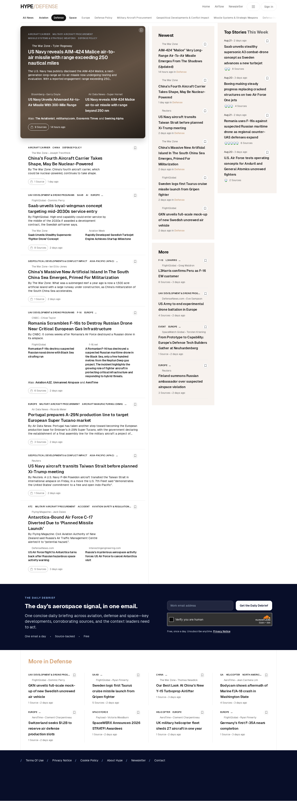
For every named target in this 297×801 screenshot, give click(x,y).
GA (222, 674)
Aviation (43, 17)
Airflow (219, 6)
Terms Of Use (35, 760)
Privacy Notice (221, 631)
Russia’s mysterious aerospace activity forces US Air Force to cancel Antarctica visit (111, 556)
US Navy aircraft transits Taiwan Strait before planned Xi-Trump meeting (180, 122)
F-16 (79, 312)
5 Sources (98, 702)
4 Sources (164, 315)
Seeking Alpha (114, 118)
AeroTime (92, 382)
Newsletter (236, 6)
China (56, 147)
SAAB (80, 195)
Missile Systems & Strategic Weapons (236, 17)
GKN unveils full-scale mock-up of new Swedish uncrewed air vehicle (182, 219)
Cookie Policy (89, 760)
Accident (84, 506)
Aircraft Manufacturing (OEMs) (102, 404)
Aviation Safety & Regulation (110, 506)
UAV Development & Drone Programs (51, 195)
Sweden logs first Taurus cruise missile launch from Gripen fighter (182, 189)
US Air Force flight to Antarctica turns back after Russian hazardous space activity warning (52, 556)
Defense (59, 17)
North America (251, 674)
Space (73, 17)
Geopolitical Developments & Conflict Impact (182, 17)
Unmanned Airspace (66, 382)
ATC (30, 506)
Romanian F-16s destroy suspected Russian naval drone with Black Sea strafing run (51, 352)
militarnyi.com (65, 118)
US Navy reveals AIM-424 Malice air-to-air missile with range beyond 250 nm (110, 105)
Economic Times (87, 118)
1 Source (163, 354)
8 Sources (164, 282)
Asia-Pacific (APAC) (102, 261)
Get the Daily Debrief (254, 605)
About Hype (115, 760)
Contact (159, 760)
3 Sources (164, 393)
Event (162, 326)
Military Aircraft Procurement (134, 17)
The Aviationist (45, 118)
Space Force (100, 712)
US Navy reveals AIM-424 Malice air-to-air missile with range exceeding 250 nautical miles (71, 57)
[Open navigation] (253, 6)
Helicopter (233, 674)
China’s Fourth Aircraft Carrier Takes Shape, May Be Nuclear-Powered (182, 91)
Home (206, 6)
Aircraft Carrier (39, 34)
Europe (86, 17)
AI (87, 195)
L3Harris (171, 260)
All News (28, 17)
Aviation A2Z (43, 382)
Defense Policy (103, 17)
